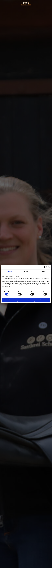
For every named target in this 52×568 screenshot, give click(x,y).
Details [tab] (26, 271)
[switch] (20, 294)
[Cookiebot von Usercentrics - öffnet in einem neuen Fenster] (44, 267)
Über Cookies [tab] (43, 271)
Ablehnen (9, 299)
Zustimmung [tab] (9, 271)
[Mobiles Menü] (49, 7)
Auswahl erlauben (26, 299)
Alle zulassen (42, 299)
